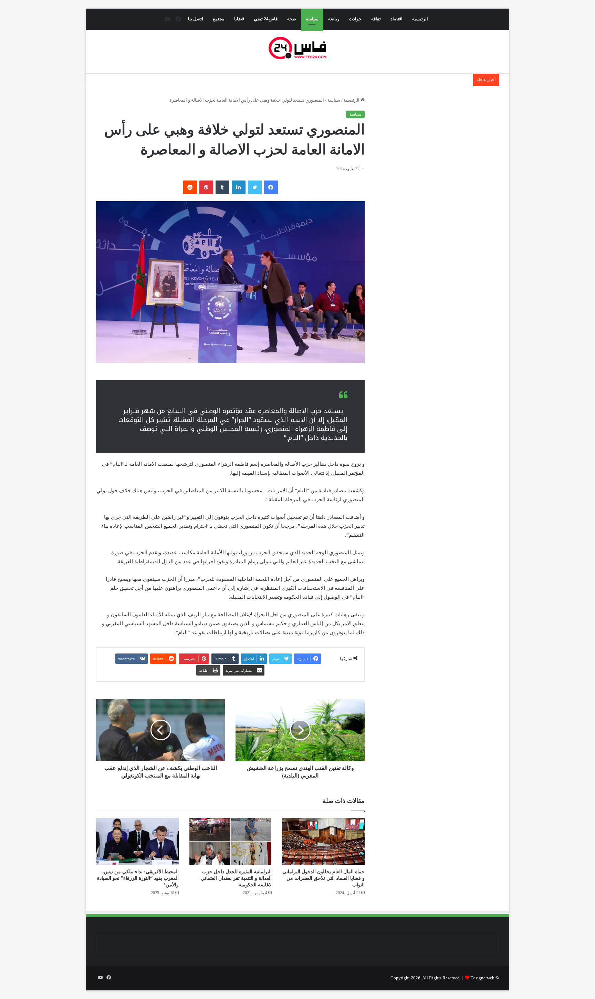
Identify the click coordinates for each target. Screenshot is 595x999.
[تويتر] (255, 187)
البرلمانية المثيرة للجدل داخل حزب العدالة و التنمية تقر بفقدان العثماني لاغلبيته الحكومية (236, 878)
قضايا (239, 18)
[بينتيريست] (206, 187)
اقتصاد (396, 18)
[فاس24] (297, 48)
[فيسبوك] (271, 187)
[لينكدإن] (239, 187)
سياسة (312, 18)
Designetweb (482, 977)
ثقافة (376, 18)
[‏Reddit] (190, 187)
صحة (291, 18)
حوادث (355, 18)
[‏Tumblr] (222, 187)
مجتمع (219, 18)
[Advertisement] (441, 161)
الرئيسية (420, 18)
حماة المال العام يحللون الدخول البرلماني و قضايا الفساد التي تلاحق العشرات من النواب (323, 878)
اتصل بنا (195, 18)
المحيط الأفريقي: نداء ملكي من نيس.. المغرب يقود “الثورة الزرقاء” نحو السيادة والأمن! (138, 878)
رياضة (333, 18)
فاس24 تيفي (266, 18)
